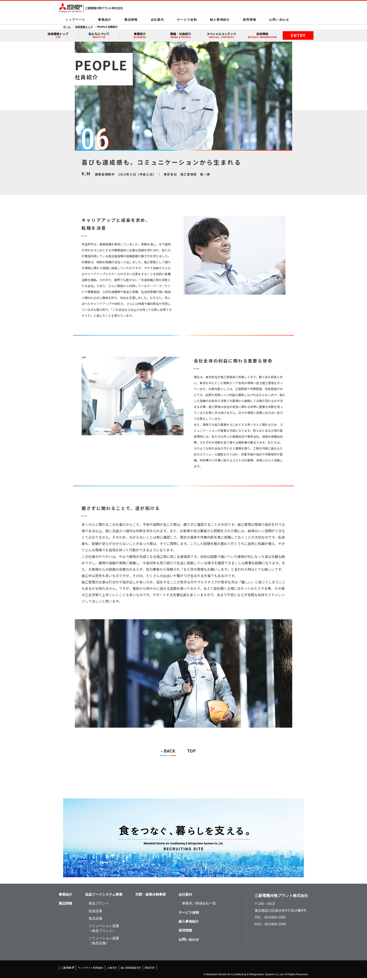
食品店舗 (95, 918)
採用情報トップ (84, 26)
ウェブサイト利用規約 (90, 967)
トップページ (75, 19)
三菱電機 (66, 967)
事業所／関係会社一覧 (199, 903)
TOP (191, 751)
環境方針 (150, 967)
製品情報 (131, 19)
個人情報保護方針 (131, 967)
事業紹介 (105, 19)
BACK (168, 751)
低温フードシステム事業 (104, 894)
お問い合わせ (279, 19)
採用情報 (249, 19)
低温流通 (95, 911)
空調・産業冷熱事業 (150, 894)
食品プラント (99, 903)
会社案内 (157, 19)
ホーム (67, 26)
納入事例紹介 (220, 19)
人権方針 (112, 967)
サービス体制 (187, 19)
